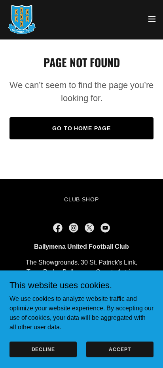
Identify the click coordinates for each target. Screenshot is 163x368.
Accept (120, 349)
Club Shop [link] (81, 199)
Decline (43, 349)
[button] (152, 19)
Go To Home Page (81, 128)
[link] (21, 19)
